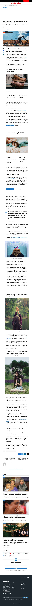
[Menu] (3, 3)
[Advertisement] (16, 14)
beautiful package (22, 110)
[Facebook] (3, 50)
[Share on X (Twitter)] (7, 29)
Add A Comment (16, 468)
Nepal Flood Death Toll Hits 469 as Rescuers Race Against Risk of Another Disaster (16, 516)
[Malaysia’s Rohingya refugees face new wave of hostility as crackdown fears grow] (16, 484)
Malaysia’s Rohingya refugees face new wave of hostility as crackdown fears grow (15, 493)
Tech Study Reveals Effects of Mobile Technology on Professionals (22, 459)
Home (3, 5)
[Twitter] (3, 52)
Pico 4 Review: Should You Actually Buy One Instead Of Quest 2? (9, 459)
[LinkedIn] (3, 54)
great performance (13, 178)
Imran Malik (4, 496)
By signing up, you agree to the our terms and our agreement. (16, 570)
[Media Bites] (16, 3)
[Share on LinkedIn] (8, 29)
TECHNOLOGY (5, 7)
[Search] (28, 3)
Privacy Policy (21, 570)
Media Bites (18, 603)
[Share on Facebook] (6, 29)
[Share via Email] (9, 29)
